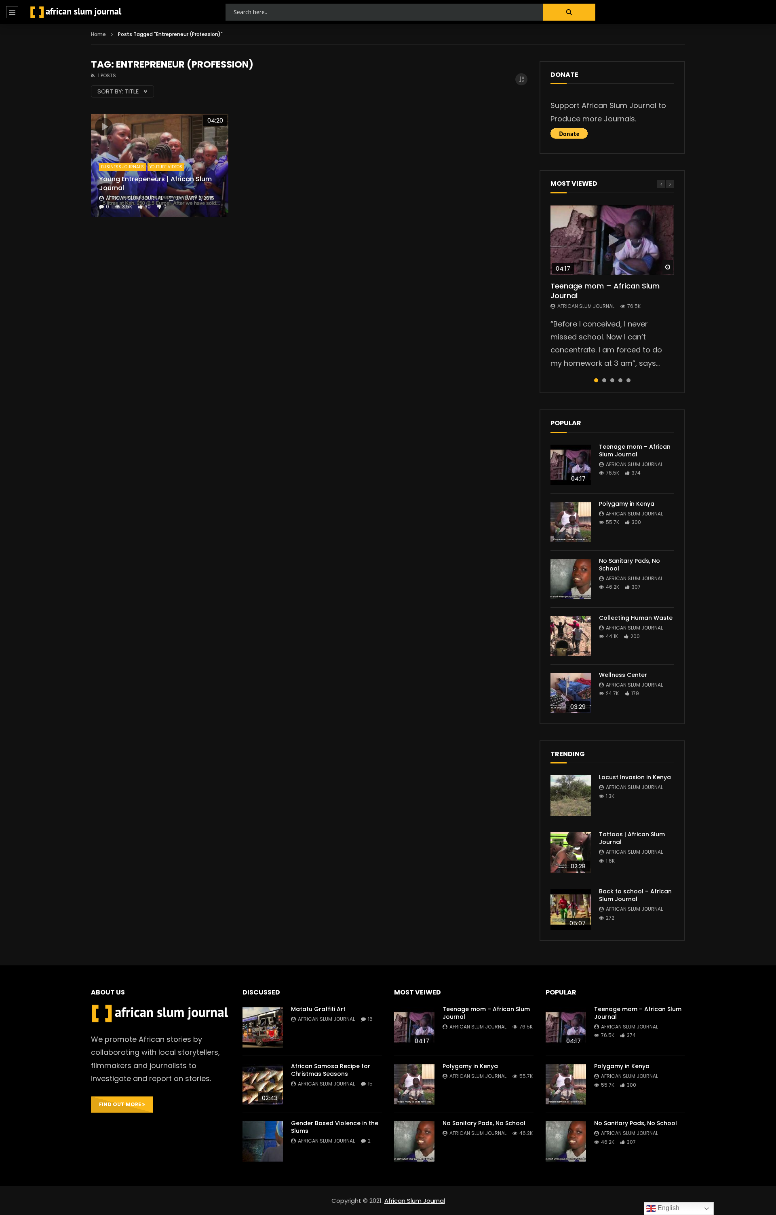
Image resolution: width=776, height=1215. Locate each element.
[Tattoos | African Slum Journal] (570, 852)
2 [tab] (604, 380)
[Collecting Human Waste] (570, 636)
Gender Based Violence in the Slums (334, 1127)
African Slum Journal (134, 198)
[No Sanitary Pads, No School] (570, 579)
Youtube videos (166, 167)
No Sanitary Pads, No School (629, 565)
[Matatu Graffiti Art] (262, 1027)
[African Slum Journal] (76, 12)
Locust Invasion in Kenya (635, 777)
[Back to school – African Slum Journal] (570, 909)
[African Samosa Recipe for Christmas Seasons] (262, 1084)
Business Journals (122, 167)
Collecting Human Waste (636, 618)
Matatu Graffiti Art (318, 1009)
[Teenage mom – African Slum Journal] (570, 465)
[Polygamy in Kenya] (570, 522)
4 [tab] (620, 380)
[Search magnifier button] (569, 12)
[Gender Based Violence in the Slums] (262, 1141)
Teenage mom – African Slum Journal (605, 291)
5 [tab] (628, 380)
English (667, 1207)
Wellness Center (623, 675)
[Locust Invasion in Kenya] (570, 795)
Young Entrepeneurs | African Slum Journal (155, 183)
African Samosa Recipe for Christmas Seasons (330, 1070)
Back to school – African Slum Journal (635, 895)
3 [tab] (612, 380)
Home (98, 34)
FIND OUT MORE (120, 1104)
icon (104, 127)
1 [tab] (596, 380)
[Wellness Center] (570, 693)
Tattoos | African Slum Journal (632, 838)
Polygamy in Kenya (626, 504)
